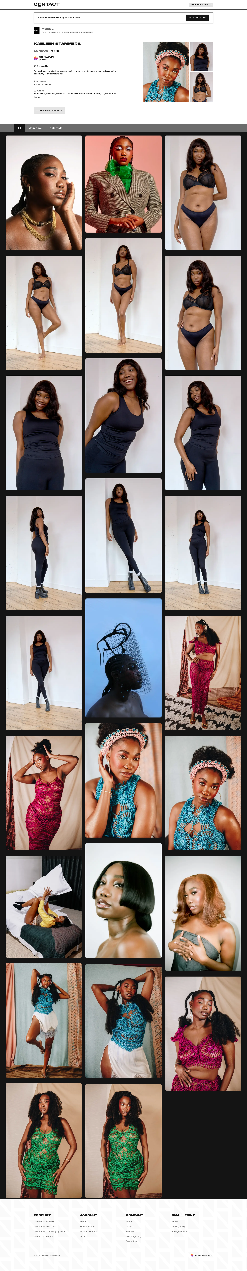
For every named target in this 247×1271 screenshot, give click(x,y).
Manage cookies (180, 1231)
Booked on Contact (43, 1236)
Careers (130, 1226)
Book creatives (87, 1226)
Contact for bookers (44, 1221)
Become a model (88, 1231)
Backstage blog (133, 1236)
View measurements (50, 110)
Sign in (83, 1221)
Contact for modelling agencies (49, 1231)
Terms (175, 1221)
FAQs (82, 1236)
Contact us (131, 1241)
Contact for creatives (45, 1226)
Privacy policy (179, 1226)
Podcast (130, 1231)
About (129, 1221)
